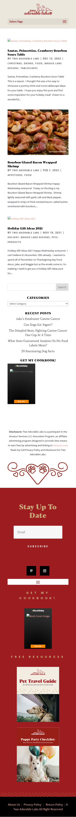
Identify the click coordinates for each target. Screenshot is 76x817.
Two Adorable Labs (25, 58)
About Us (14, 804)
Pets (55, 237)
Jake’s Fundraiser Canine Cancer (38, 318)
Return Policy (54, 804)
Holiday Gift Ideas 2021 (25, 228)
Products (14, 242)
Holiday (13, 237)
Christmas (15, 63)
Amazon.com (60, 445)
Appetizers (15, 175)
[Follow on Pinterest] (31, 571)
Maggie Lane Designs (35, 237)
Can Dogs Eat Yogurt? (38, 324)
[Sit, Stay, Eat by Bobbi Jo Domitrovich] (21, 384)
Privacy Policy (32, 804)
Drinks (28, 63)
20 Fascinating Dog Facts (38, 351)
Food (39, 63)
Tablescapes (29, 68)
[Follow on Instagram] (44, 571)
